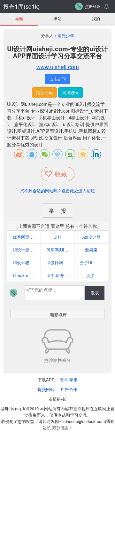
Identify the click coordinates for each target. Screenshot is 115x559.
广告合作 (69, 389)
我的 (96, 18)
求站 (57, 18)
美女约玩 (44, 92)
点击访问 (57, 79)
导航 (19, 18)
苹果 (73, 380)
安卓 (64, 380)
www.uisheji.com (57, 66)
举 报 (57, 210)
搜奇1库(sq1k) (21, 6)
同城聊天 (70, 92)
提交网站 (46, 389)
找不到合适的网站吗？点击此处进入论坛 (57, 191)
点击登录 (92, 6)
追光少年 (65, 35)
